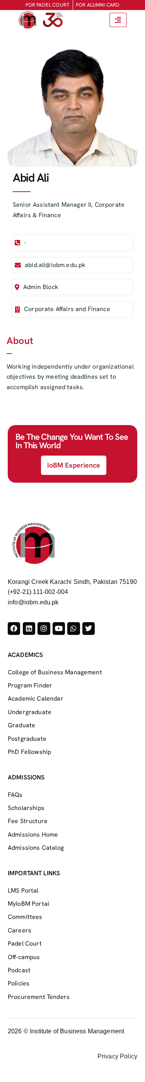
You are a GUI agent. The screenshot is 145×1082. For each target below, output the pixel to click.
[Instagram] (44, 628)
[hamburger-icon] (118, 20)
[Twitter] (88, 628)
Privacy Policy (117, 1056)
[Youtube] (59, 628)
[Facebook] (14, 628)
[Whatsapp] (73, 628)
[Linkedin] (29, 628)
